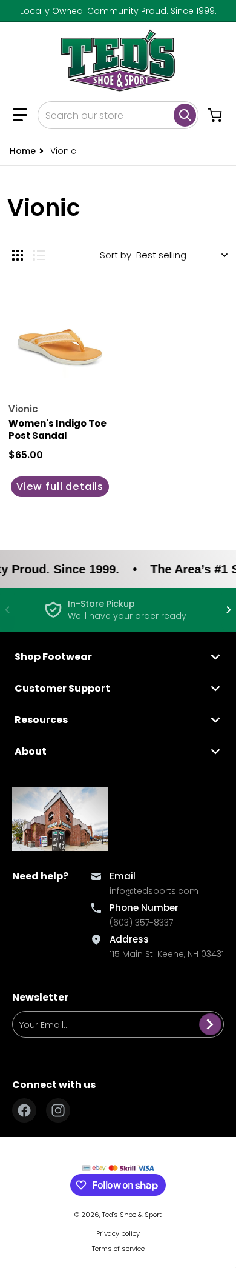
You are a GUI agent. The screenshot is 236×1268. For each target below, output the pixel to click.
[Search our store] (185, 115)
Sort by (115, 255)
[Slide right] (228, 610)
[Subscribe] (210, 1024)
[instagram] (58, 1110)
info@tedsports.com (154, 891)
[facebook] (24, 1110)
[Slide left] (7, 610)
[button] (20, 115)
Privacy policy (118, 1233)
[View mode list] (39, 255)
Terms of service (118, 1248)
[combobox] (118, 115)
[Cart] (216, 115)
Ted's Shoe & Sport (132, 1215)
